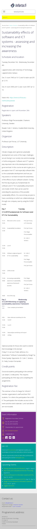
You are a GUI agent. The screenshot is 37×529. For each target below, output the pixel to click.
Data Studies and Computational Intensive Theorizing (18, 470)
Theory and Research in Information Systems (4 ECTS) (18, 475)
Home (10, 25)
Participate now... (20, 457)
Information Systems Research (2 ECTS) (14, 479)
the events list (12, 450)
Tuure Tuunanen (16, 506)
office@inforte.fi (9, 503)
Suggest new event (9, 486)
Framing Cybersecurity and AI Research (14, 468)
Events (15, 25)
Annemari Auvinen (18, 505)
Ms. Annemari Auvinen (11, 431)
